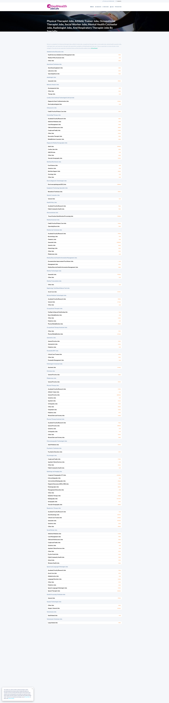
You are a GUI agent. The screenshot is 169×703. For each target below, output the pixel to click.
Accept (32, 688)
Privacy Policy (27, 697)
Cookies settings (11, 698)
